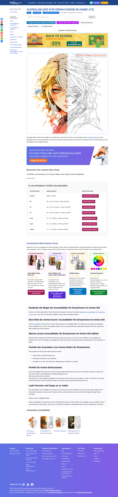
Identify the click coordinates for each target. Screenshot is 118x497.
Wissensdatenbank (99, 451)
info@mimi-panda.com (55, 492)
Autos (11, 31)
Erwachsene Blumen (60, 431)
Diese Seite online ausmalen (68, 22)
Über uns (64, 464)
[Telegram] (1, 27)
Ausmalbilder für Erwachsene (14, 24)
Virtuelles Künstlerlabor (49, 448)
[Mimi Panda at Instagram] (24, 484)
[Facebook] (1, 19)
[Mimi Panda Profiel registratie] (67, 40)
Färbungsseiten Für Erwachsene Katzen (74, 432)
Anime (12, 21)
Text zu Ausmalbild (31, 462)
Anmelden (105, 2)
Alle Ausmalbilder (14, 451)
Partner (64, 466)
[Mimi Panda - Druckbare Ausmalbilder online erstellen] (14, 3)
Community (65, 456)
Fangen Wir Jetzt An (38, 160)
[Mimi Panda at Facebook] (33, 484)
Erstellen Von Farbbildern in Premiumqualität (91, 55)
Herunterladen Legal (90, 223)
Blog (63, 451)
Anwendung (98, 448)
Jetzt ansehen (31, 178)
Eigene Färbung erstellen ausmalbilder (42, 22)
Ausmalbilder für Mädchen (14, 28)
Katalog (12, 448)
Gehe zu (91, 17)
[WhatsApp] (1, 30)
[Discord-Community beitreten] (91, 2)
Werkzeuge (49, 2)
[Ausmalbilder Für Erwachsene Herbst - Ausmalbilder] (46, 422)
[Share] (1, 41)
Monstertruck (13, 42)
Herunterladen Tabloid (90, 229)
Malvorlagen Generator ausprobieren (36, 292)
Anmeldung (97, 461)
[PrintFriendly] (1, 38)
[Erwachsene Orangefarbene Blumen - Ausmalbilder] (33, 422)
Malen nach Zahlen (15, 453)
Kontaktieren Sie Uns (67, 469)
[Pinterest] (1, 33)
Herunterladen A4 (89, 207)
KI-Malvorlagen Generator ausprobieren (78, 291)
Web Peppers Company (53, 490)
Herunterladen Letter (90, 218)
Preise (60, 2)
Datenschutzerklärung (84, 492)
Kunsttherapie (65, 458)
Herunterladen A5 (89, 201)
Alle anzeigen (13, 12)
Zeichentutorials (66, 461)
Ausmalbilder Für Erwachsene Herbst (46, 432)
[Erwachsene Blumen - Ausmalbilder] (60, 422)
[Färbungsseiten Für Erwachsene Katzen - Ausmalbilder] (74, 422)
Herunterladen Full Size (90, 196)
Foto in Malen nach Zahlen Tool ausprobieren (57, 295)
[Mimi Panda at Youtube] (28, 484)
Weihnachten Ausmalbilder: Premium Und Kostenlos (16, 51)
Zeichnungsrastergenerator (49, 456)
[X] (1, 24)
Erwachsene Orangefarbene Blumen (31, 433)
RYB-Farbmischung (47, 453)
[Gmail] (1, 21)
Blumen (12, 34)
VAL (55, 2)
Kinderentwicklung (67, 453)
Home (28, 12)
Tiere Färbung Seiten (16, 44)
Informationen (80, 2)
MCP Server (81, 453)
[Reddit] (1, 35)
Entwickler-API (82, 456)
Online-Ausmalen (46, 451)
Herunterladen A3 (89, 212)
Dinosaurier (13, 39)
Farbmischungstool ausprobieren (98, 292)
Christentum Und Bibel (16, 37)
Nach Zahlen (41, 2)
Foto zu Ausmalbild (31, 451)
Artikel (72, 2)
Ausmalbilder (32, 2)
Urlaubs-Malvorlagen (16, 47)
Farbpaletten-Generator (48, 458)
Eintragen (97, 2)
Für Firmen (65, 2)
